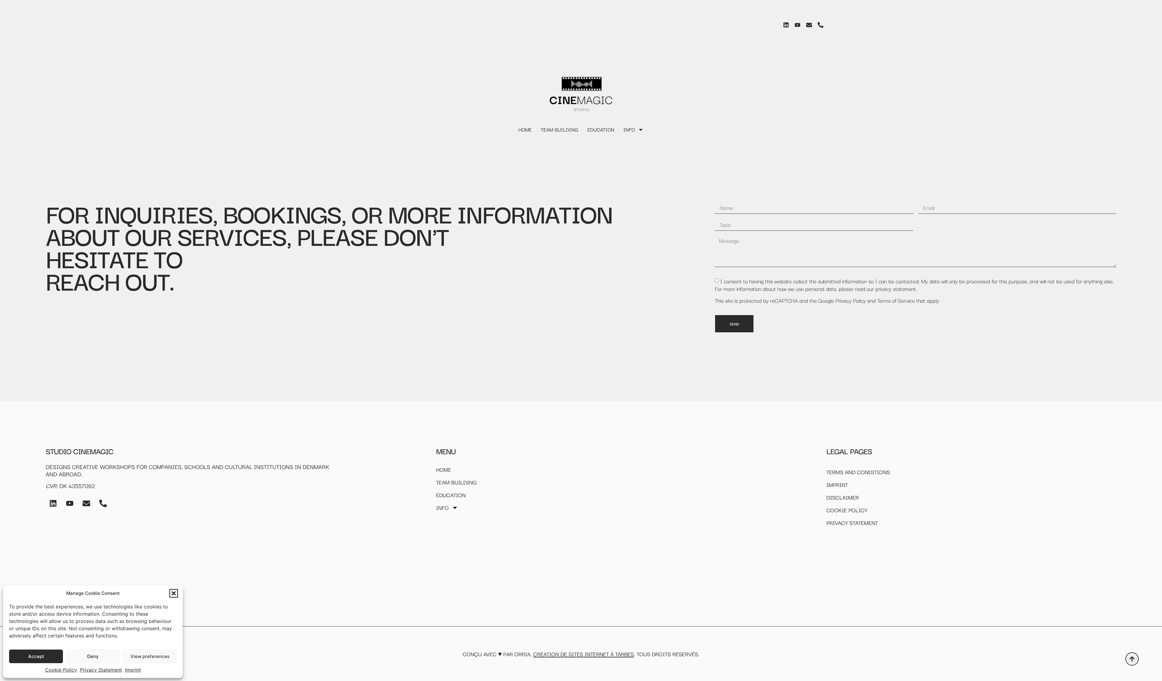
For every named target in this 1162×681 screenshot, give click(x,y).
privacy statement (895, 288)
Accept (36, 656)
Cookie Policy (61, 670)
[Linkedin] (786, 25)
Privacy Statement (101, 670)
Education (600, 129)
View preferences (149, 656)
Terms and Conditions (858, 472)
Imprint (133, 670)
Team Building (559, 129)
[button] (174, 593)
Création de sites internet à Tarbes (583, 654)
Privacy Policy (850, 300)
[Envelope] (809, 25)
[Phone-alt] (820, 25)
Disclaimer (842, 497)
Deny (93, 656)
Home (525, 129)
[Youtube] (797, 25)
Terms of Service (896, 300)
